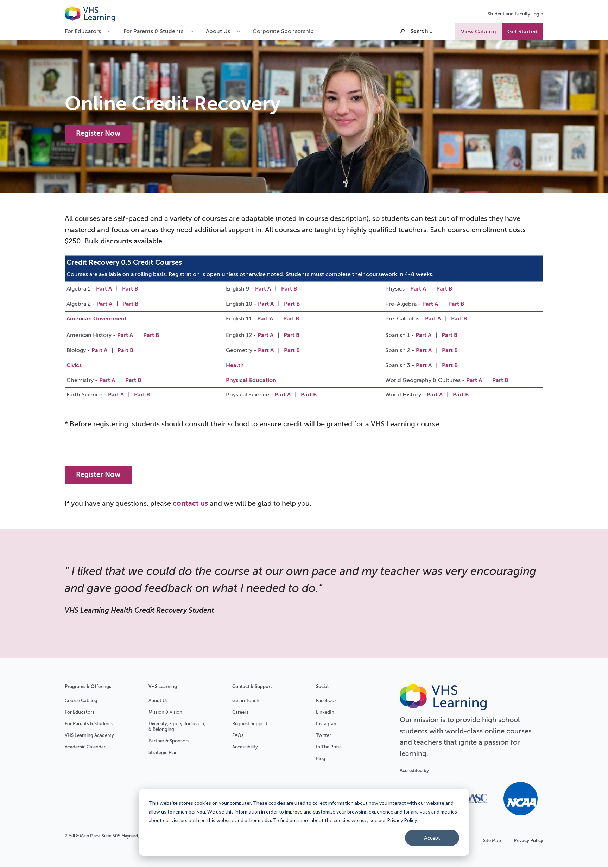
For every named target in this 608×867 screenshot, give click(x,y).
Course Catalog (81, 700)
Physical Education (251, 380)
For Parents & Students (89, 723)
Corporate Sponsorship (283, 31)
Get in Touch (245, 700)
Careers (240, 712)
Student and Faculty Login (515, 14)
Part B (130, 289)
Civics (74, 365)
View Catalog (478, 31)
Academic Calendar (85, 747)
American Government (96, 318)
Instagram (327, 723)
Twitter (323, 735)
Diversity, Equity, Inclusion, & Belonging (176, 726)
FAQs (237, 735)
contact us (190, 503)
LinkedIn (325, 712)
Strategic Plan (163, 752)
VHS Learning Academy (89, 735)
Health (235, 365)
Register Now (98, 133)
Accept (432, 838)
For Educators (79, 712)
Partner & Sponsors (168, 741)
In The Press (329, 747)
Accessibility (245, 747)
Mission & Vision (165, 712)
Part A (104, 289)
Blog (320, 758)
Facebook (326, 700)
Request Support (250, 723)
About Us (158, 700)
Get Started (522, 31)
